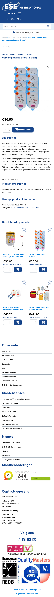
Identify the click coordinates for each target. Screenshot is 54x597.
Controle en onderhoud (12, 429)
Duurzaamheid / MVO (11, 443)
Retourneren (7, 420)
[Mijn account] (8, 19)
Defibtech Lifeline (19, 38)
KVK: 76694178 (8, 520)
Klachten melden (9, 412)
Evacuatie (6, 364)
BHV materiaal (8, 355)
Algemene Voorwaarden (27, 594)
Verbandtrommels (9, 381)
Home (4, 38)
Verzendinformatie (10, 424)
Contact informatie (10, 403)
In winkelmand (24, 129)
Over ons (6, 407)
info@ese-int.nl (8, 517)
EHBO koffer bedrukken (12, 385)
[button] (47, 67)
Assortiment (7, 351)
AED (9, 38)
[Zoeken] (48, 26)
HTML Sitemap (20, 589)
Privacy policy (34, 589)
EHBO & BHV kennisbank (12, 447)
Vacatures (6, 455)
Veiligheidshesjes (9, 372)
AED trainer (36, 208)
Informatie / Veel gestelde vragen (16, 399)
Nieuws (5, 451)
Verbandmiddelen (9, 376)
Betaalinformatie (9, 416)
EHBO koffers (8, 360)
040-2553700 (8, 515)
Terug (7, 47)
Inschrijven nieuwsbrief (11, 459)
